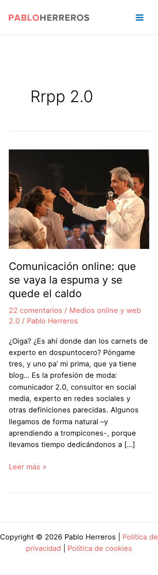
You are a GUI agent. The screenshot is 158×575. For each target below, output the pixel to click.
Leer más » (28, 467)
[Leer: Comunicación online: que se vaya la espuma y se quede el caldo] (79, 198)
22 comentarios (35, 310)
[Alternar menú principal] (139, 17)
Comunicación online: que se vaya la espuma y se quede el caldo (72, 280)
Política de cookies (100, 548)
